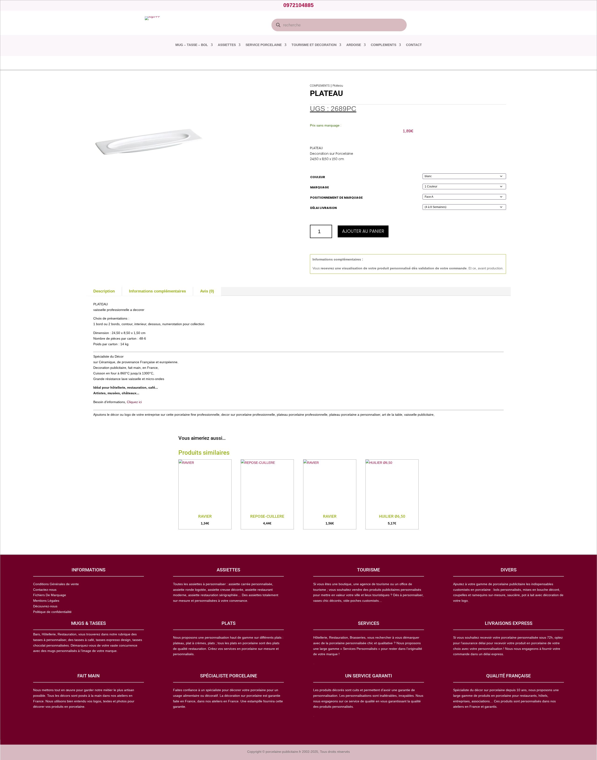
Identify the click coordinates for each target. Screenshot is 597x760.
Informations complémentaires (157, 291)
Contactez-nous (44, 589)
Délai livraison (323, 208)
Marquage (319, 187)
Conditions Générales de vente (56, 584)
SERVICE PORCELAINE (264, 45)
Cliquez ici (134, 402)
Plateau (338, 86)
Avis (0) (207, 291)
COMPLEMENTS (383, 45)
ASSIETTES (227, 45)
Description (104, 291)
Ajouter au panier (363, 231)
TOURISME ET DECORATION (314, 45)
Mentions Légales (46, 600)
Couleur (317, 177)
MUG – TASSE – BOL (191, 45)
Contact (414, 45)
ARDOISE (353, 45)
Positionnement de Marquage (336, 197)
